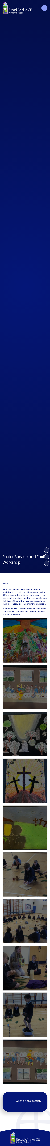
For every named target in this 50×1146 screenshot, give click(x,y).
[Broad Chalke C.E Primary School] (17, 8)
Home (5, 583)
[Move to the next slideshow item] (46, 550)
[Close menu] (44, 8)
